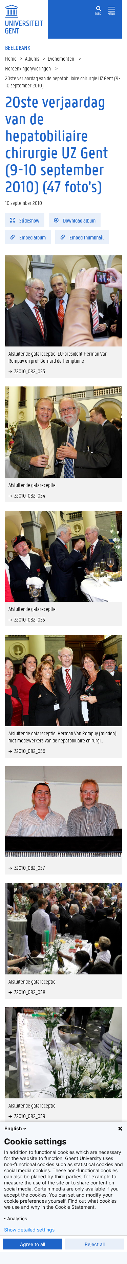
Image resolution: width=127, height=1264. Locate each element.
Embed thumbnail (86, 237)
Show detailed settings (29, 1230)
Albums (32, 58)
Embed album (32, 237)
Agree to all (32, 1244)
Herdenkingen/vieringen (28, 68)
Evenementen (61, 58)
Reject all (95, 1244)
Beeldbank (17, 47)
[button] (111, 9)
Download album (79, 220)
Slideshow (28, 220)
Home (11, 58)
